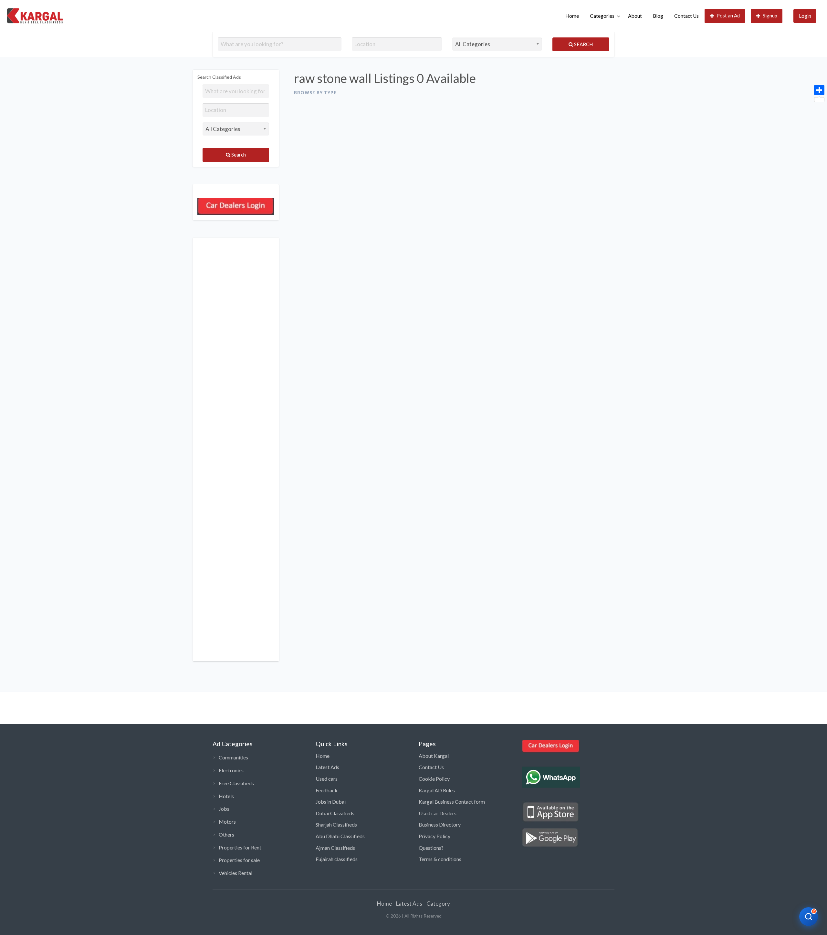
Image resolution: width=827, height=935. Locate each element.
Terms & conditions (440, 859)
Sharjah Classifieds (336, 824)
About (635, 16)
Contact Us (686, 16)
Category (438, 903)
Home (572, 16)
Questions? (431, 848)
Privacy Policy (434, 836)
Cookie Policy (434, 779)
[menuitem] (572, 16)
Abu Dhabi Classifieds (340, 836)
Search (583, 44)
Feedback (327, 790)
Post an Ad (728, 15)
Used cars (327, 779)
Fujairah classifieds (337, 859)
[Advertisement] (235, 449)
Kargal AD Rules (437, 790)
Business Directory (440, 824)
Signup (770, 15)
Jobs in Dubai (331, 801)
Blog (658, 16)
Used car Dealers (437, 813)
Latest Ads (327, 767)
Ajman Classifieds (335, 848)
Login (805, 16)
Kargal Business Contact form (452, 801)
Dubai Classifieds (335, 813)
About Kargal (434, 756)
